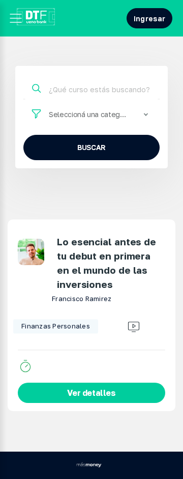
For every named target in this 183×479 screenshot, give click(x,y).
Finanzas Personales (55, 326)
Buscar (91, 147)
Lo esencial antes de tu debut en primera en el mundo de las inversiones (106, 263)
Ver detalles (91, 393)
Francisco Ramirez (81, 298)
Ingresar (149, 18)
